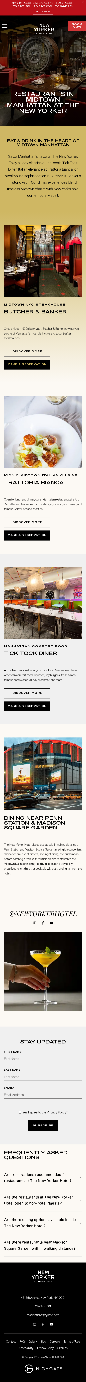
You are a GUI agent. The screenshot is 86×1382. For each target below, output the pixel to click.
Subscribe (43, 1126)
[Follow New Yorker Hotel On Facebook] (43, 923)
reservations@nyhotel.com (43, 1315)
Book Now (43, 12)
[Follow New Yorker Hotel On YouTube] (51, 923)
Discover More (27, 351)
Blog (43, 1341)
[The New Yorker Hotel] (44, 29)
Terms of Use (72, 1341)
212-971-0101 (43, 1306)
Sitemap (62, 1348)
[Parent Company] (43, 1369)
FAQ (22, 1341)
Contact (11, 1341)
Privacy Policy (56, 1112)
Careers (55, 1341)
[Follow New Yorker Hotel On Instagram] (34, 923)
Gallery (33, 1341)
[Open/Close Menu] (4, 26)
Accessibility (26, 1348)
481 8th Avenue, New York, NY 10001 (43, 1298)
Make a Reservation (27, 364)
